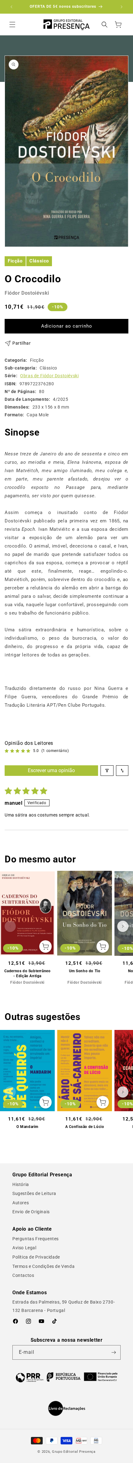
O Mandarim (27, 1127)
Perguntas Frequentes (35, 1238)
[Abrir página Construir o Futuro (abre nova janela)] (66, 1377)
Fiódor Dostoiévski (27, 293)
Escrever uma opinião (51, 770)
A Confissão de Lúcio (84, 1127)
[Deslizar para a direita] (122, 926)
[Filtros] (107, 770)
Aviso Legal (24, 1247)
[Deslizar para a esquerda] (10, 926)
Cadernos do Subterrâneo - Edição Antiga (27, 973)
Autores (20, 1202)
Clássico (39, 261)
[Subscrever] (113, 1352)
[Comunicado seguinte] (121, 7)
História (20, 1184)
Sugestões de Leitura (34, 1193)
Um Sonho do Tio (85, 971)
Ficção (15, 261)
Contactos (23, 1275)
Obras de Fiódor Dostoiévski (49, 375)
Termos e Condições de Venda (43, 1266)
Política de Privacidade (36, 1257)
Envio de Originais (31, 1211)
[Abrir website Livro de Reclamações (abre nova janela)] (66, 1408)
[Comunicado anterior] (11, 7)
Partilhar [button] (21, 343)
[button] (12, 24)
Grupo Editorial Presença (74, 1452)
